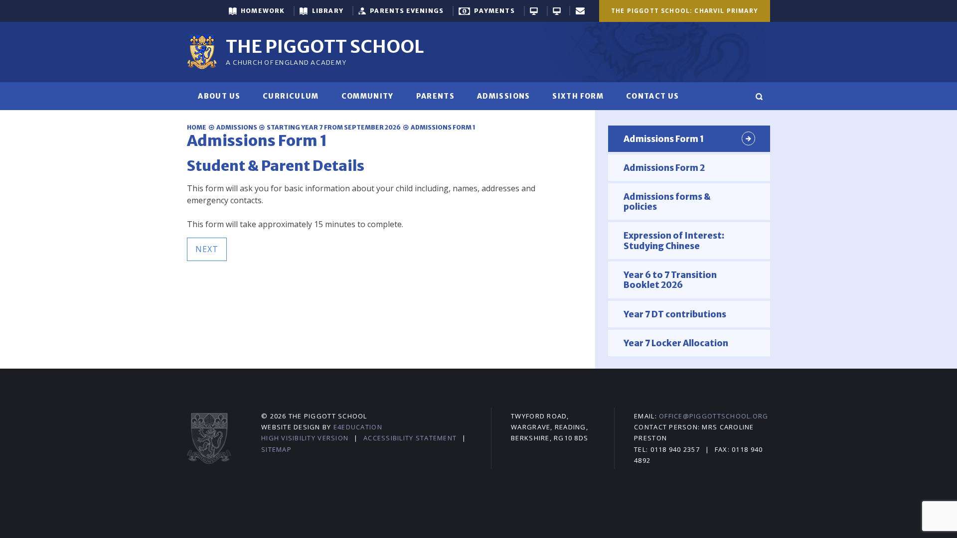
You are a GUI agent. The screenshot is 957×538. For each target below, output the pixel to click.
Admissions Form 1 (443, 127)
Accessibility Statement (410, 437)
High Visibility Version (304, 437)
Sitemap (276, 449)
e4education (357, 426)
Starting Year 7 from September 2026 (334, 127)
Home (196, 127)
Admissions (236, 127)
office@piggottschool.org (713, 415)
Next (206, 249)
